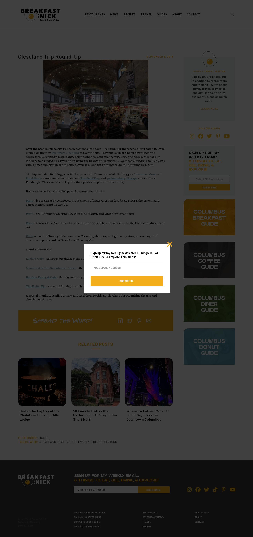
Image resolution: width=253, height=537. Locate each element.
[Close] (169, 244)
